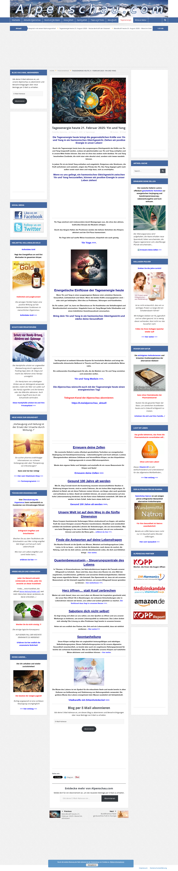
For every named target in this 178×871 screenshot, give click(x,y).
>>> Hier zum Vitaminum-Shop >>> (28, 476)
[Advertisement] (89, 50)
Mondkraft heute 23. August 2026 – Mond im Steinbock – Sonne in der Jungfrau (103, 28)
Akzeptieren (92, 865)
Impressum (143, 868)
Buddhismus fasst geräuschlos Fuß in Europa (104, 814)
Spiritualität (82, 20)
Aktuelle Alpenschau (32, 20)
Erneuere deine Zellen (89, 447)
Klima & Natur (140, 20)
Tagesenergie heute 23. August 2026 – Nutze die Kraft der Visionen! (44, 28)
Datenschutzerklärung (158, 868)
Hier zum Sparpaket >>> (149, 542)
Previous (68, 811)
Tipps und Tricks (97, 20)
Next (112, 811)
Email (124, 132)
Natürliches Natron (143, 496)
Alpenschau (63, 132)
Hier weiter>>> (94, 629)
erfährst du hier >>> (104, 532)
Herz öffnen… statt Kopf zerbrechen (89, 590)
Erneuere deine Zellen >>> (89, 473)
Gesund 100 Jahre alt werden (89, 481)
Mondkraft (112, 20)
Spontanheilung (89, 637)
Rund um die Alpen (52, 20)
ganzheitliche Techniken (152, 191)
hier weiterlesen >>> (94, 583)
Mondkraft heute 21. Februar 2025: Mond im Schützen (72, 816)
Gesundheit (68, 20)
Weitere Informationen (117, 862)
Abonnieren (89, 729)
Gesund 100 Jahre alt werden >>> (88, 504)
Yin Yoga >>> (88, 242)
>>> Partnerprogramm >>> (29, 481)
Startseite (16, 20)
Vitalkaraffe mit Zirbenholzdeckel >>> (89, 700)
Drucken (115, 132)
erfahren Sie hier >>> (28, 559)
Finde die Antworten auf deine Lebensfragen (89, 540)
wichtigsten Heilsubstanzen (149, 355)
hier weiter (92, 553)
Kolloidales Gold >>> (28, 315)
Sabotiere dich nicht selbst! (89, 611)
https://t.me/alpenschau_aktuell (89, 403)
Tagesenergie (125, 20)
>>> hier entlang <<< (28, 709)
